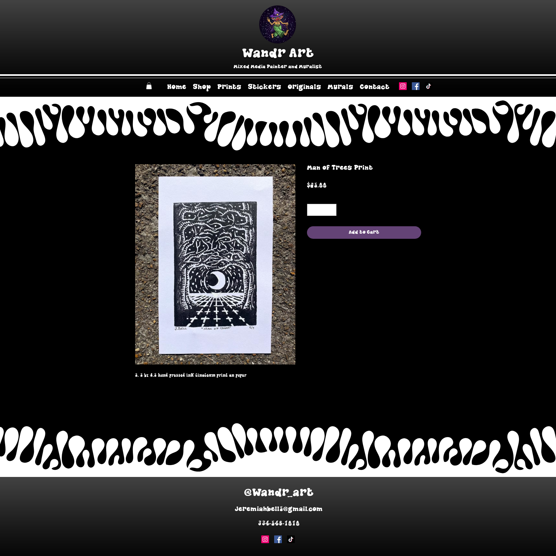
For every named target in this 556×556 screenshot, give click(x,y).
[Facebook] (416, 86)
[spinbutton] (322, 210)
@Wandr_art (279, 492)
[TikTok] (428, 86)
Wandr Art (278, 53)
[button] (149, 85)
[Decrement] (312, 210)
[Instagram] (403, 86)
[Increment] (331, 210)
